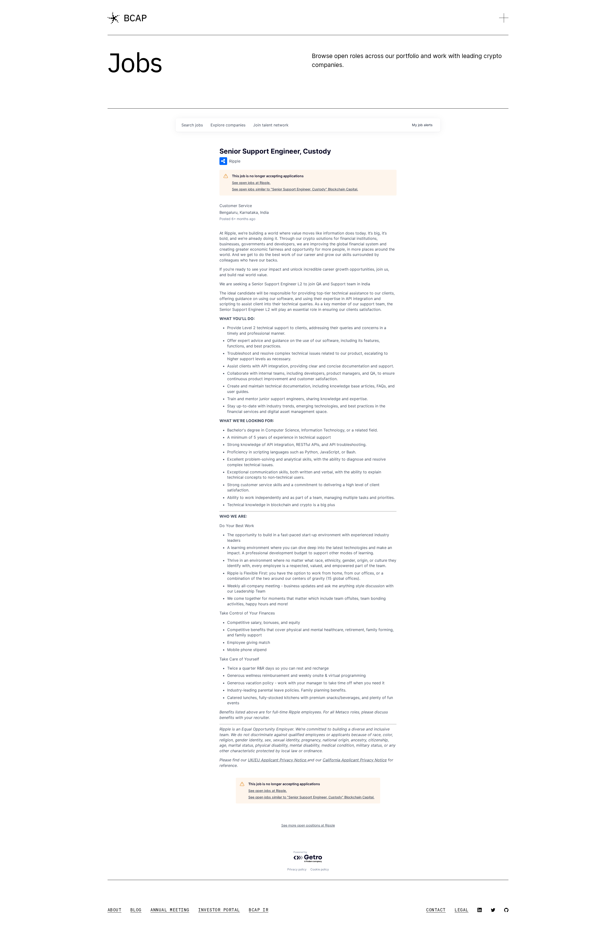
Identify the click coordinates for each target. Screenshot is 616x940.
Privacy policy (297, 869)
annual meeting (169, 910)
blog (135, 910)
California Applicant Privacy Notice (355, 759)
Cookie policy (319, 869)
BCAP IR (258, 910)
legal (461, 910)
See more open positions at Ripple (308, 825)
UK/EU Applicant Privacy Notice (278, 759)
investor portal (219, 910)
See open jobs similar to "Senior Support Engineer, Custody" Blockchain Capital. (295, 189)
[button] (504, 18)
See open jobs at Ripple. (251, 183)
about (115, 910)
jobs (192, 125)
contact (436, 910)
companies (228, 125)
